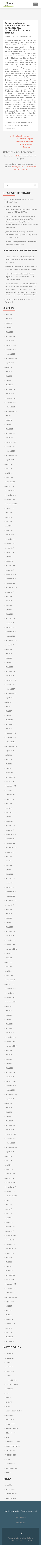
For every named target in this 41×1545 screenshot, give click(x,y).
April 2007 (8, 1218)
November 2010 (10, 1037)
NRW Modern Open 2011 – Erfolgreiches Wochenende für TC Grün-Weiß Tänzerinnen (21, 259)
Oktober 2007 (10, 1191)
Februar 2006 (10, 1275)
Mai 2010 (8, 1059)
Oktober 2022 (10, 499)
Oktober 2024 (10, 407)
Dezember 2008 (10, 1134)
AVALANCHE (9, 1371)
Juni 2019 (8, 601)
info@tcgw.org (21, 1517)
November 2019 (10, 579)
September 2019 (11, 587)
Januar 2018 (9, 676)
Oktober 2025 (10, 354)
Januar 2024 (9, 438)
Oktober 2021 (10, 543)
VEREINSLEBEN (10, 1455)
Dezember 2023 (10, 442)
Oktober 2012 (10, 944)
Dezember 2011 (10, 989)
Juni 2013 (8, 914)
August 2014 (9, 852)
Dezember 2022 (10, 491)
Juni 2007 (8, 1209)
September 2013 (11, 900)
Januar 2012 (9, 984)
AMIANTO (8, 1362)
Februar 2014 (10, 878)
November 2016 (10, 737)
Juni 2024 (8, 416)
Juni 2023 (8, 464)
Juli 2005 (8, 1306)
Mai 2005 (8, 1315)
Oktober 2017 (10, 689)
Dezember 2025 (10, 345)
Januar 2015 (9, 830)
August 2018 (9, 645)
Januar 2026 (9, 341)
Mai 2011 (8, 1015)
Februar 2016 (10, 777)
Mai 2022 (8, 521)
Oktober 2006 (10, 1244)
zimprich (8, 267)
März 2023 (9, 477)
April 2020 (8, 557)
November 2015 (10, 790)
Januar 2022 (9, 535)
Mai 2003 (8, 1332)
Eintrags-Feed (10, 1489)
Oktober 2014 (10, 843)
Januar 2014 (9, 883)
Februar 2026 (10, 336)
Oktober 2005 (10, 1293)
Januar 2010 (9, 1077)
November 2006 (10, 1240)
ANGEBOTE (9, 1367)
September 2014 (11, 848)
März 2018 (9, 667)
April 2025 (8, 380)
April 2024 (8, 424)
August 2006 (9, 1253)
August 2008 (9, 1152)
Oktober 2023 (10, 451)
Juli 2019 (8, 596)
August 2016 (9, 751)
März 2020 (9, 561)
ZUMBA (8, 1472)
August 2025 (9, 363)
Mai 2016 (8, 764)
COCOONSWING (11, 1380)
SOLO (7, 1437)
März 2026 (9, 332)
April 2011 (8, 1019)
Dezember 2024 (10, 398)
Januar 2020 (9, 570)
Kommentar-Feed (11, 1494)
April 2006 (8, 1266)
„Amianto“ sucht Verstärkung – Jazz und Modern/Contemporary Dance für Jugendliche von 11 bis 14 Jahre (21, 234)
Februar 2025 (10, 389)
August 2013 (9, 905)
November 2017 (10, 684)
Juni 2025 (8, 372)
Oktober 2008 (10, 1143)
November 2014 (10, 839)
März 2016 (9, 773)
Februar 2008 (10, 1174)
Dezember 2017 (10, 680)
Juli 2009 (8, 1103)
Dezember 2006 (10, 1235)
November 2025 (10, 349)
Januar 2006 (9, 1279)
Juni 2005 (8, 1310)
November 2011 (10, 993)
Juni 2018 (8, 654)
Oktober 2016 (10, 742)
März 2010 (9, 1068)
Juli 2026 (8, 314)
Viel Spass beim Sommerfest (18, 136)
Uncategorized (10, 1450)
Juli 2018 (8, 649)
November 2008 (10, 1138)
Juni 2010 (8, 1055)
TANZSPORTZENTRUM (13, 1446)
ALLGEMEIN (9, 125)
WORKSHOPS (10, 1464)
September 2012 (11, 949)
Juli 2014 (8, 856)
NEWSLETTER (10, 1424)
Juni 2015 (8, 808)
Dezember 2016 (10, 733)
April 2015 (8, 817)
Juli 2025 (8, 367)
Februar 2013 (10, 931)
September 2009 (11, 1094)
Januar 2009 (9, 1130)
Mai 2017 (8, 711)
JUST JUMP (9, 1415)
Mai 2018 (8, 658)
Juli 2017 (8, 702)
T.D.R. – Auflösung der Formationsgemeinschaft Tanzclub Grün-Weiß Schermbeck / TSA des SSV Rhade (21, 209)
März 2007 (9, 1222)
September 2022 (11, 504)
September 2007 (11, 1196)
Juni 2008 (8, 1156)
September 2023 (11, 455)
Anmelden (8, 1485)
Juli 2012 (8, 958)
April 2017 (8, 715)
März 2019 (9, 614)
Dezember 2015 (10, 786)
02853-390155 (21, 1523)
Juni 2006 (8, 1257)
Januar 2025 (9, 394)
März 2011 (9, 1024)
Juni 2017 (8, 706)
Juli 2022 (8, 513)
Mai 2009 (8, 1112)
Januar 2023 (9, 486)
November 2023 (10, 446)
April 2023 (8, 473)
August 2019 (9, 592)
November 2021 (10, 539)
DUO (7, 1393)
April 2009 (8, 1116)
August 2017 (9, 698)
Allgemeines (9, 1358)
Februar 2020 (10, 565)
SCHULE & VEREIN (11, 1428)
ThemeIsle (28, 1540)
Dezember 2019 (10, 574)
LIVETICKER (9, 1420)
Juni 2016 (8, 759)
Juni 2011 (8, 1011)
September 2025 (11, 358)
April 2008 (8, 1165)
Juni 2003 (8, 1328)
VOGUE (7, 1459)
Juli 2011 (8, 1006)
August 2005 (9, 1301)
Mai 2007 (8, 1213)
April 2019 (8, 610)
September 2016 (11, 746)
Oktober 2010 (10, 1041)
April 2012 (8, 971)
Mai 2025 (8, 376)
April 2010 (8, 1063)
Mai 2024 (8, 420)
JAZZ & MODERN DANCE (13, 1411)
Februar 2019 (10, 618)
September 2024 (11, 411)
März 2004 (9, 1319)
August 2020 (9, 552)
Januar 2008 (9, 1178)
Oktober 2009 (10, 1090)
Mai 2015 (8, 812)
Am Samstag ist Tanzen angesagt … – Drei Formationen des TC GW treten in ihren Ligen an (19, 276)
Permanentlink (10, 128)
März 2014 (9, 874)
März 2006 (9, 1271)
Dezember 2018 (10, 627)
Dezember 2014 (10, 834)
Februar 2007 (10, 1227)
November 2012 (10, 940)
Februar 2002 (10, 1341)
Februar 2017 (10, 724)
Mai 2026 (8, 323)
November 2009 (10, 1086)
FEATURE (8, 1402)
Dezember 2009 (10, 1081)
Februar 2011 (10, 1028)
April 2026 (8, 327)
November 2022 (10, 495)
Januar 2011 (9, 1033)
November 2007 (10, 1187)
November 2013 (10, 892)
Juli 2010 (8, 1050)
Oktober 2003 (10, 1324)
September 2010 (11, 1046)
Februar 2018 (10, 671)
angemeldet (15, 156)
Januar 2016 (9, 781)
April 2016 (8, 768)
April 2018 (8, 662)
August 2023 (9, 460)
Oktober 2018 (10, 636)
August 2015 (9, 799)
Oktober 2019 (10, 583)
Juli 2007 (8, 1205)
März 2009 (9, 1121)
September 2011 (11, 1002)
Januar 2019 (9, 623)
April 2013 (8, 922)
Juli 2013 (8, 909)
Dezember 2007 (10, 1182)
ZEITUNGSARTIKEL (11, 1468)
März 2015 (9, 821)
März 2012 (9, 975)
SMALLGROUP (10, 1433)
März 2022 (9, 530)
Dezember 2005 (10, 1284)
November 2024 (10, 402)
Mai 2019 (8, 605)
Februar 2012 (10, 980)
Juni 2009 (8, 1108)
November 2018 (10, 632)
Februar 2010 (10, 1072)
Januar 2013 (9, 936)
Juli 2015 (8, 803)
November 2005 (10, 1288)
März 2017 (9, 720)
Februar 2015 (10, 825)
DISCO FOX (9, 1389)
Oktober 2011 (10, 997)
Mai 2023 (8, 468)
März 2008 (9, 1169)
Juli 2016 (8, 755)
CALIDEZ (8, 1376)
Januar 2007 (9, 1231)
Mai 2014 (8, 865)
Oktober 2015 (10, 795)
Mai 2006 (8, 1262)
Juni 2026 (8, 319)
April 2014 (8, 870)
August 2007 (9, 1200)
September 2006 (11, 1249)
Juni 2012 (8, 962)
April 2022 (8, 526)
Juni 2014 (8, 861)
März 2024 (9, 429)
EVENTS (8, 1398)
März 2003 (9, 1337)
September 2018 (11, 640)
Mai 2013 (8, 918)
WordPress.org (10, 1498)
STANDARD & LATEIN (12, 1442)
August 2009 (9, 1099)
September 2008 (11, 1147)
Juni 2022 (8, 517)
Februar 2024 (10, 433)
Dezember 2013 (10, 887)
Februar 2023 (10, 482)
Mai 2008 (8, 1160)
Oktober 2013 (10, 896)
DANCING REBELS (11, 1384)
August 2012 (9, 953)
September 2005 (11, 1297)
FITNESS (8, 1406)
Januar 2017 (9, 729)
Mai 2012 (8, 967)
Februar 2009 (10, 1125)
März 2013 (9, 927)
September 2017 (11, 693)
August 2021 (9, 548)
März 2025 (9, 385)
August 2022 (9, 508)
